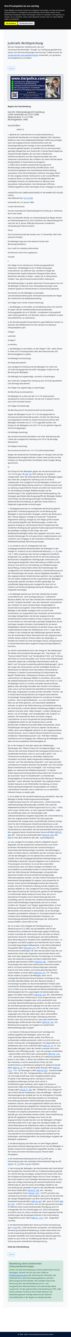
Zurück (11, 68)
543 (15, 1227)
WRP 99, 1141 (54, 1054)
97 (43, 1158)
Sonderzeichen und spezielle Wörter (23, 55)
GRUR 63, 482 (40, 961)
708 (9, 1164)
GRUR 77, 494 (26, 1089)
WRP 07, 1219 (37, 1218)
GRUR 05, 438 (47, 835)
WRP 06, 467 (36, 1201)
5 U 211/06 (28, 198)
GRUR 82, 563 (40, 994)
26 (27, 1164)
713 (18, 1164)
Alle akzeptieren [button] (11, 23)
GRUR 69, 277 (29, 948)
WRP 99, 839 (42, 1070)
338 (26, 474)
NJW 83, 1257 (33, 1193)
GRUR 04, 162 (47, 1022)
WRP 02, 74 (48, 1045)
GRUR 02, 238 (33, 1190)
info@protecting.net (17, 1275)
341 (30, 474)
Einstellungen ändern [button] (26, 23)
